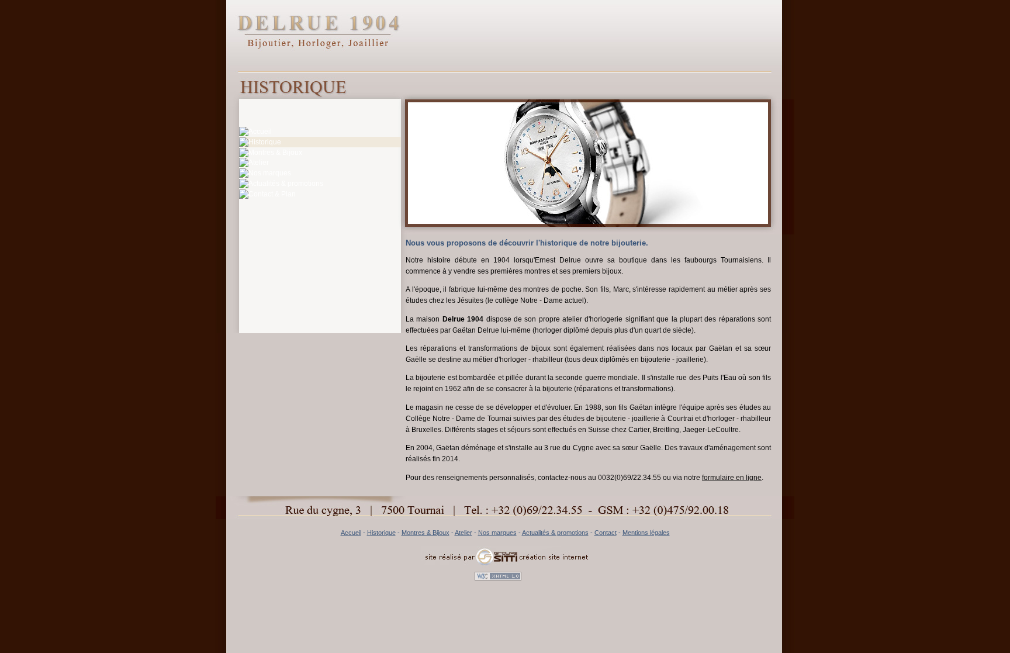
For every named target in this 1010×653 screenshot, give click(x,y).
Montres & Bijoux (425, 532)
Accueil (351, 532)
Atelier (463, 532)
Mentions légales (646, 532)
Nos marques (497, 532)
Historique (381, 532)
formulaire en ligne (732, 478)
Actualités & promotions (555, 532)
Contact (605, 532)
